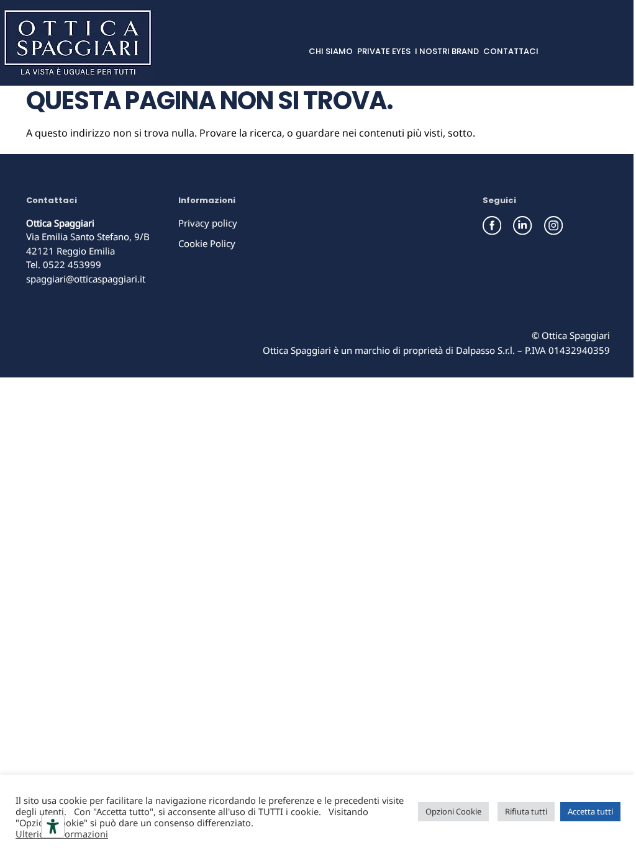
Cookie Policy (206, 243)
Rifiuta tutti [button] (526, 811)
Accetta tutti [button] (590, 811)
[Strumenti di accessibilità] (53, 826)
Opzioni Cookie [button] (453, 811)
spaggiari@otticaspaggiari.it (85, 279)
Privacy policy (207, 223)
